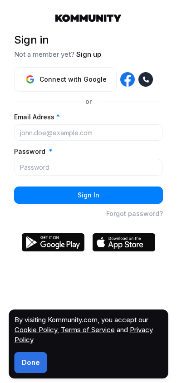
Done (31, 362)
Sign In (88, 195)
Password (33, 151)
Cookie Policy (36, 329)
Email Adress (37, 117)
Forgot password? (134, 213)
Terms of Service (88, 329)
